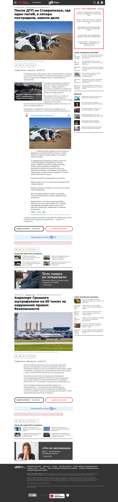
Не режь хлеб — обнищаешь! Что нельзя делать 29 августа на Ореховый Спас (89, 43)
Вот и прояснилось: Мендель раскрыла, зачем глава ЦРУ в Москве (92, 103)
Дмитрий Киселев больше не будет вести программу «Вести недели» (91, 127)
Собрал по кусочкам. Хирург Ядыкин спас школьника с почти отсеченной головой (92, 68)
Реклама (54, 466)
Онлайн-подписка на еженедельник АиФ (85, 466)
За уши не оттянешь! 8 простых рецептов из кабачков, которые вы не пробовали (93, 301)
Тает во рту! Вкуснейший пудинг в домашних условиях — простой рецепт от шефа (92, 325)
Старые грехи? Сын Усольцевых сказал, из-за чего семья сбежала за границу (92, 307)
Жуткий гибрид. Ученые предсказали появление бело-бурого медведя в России (93, 331)
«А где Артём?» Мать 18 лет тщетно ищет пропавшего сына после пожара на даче (92, 313)
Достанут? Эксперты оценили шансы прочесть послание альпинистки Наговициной (92, 56)
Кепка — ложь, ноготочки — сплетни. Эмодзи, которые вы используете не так (88, 21)
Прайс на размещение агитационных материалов (62, 468)
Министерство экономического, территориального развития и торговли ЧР (36, 352)
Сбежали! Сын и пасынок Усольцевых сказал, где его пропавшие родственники (93, 319)
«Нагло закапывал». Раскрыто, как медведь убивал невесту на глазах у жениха (92, 87)
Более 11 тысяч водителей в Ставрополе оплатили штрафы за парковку (32, 429)
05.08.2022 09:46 (19, 7)
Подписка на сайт (32, 468)
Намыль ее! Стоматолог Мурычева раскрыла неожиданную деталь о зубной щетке (92, 81)
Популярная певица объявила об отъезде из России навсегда (90, 121)
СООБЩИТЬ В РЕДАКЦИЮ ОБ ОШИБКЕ (37, 470)
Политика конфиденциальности (88, 468)
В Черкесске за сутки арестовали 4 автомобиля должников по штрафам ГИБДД (31, 435)
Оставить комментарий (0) (59, 228)
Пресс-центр (46, 466)
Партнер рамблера (43, 495)
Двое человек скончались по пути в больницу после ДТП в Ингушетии (61, 263)
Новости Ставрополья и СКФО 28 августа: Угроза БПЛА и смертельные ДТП (89, 14)
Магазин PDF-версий (65, 466)
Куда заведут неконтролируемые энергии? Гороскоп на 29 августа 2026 (89, 28)
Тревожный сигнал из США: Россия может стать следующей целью (91, 97)
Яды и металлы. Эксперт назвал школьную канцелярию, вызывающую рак (91, 75)
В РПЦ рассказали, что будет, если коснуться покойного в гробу (91, 109)
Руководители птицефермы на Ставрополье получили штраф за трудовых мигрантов (61, 435)
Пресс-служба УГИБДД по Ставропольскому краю (29, 61)
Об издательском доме (34, 466)
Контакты (42, 468)
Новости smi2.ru (20, 289)
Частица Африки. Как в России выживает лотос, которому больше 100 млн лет (92, 62)
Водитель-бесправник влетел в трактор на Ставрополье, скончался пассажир (60, 257)
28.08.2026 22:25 (19, 295)
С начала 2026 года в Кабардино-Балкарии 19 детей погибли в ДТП (89, 36)
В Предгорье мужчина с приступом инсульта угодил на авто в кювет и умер (31, 257)
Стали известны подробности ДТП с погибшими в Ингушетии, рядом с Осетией (31, 263)
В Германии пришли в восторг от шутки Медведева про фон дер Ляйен (92, 115)
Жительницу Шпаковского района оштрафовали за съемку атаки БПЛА (60, 429)
